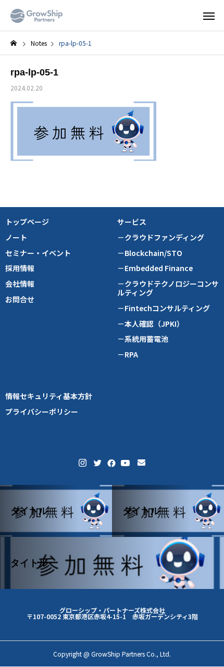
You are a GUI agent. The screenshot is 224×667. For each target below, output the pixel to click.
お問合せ (19, 299)
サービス (131, 221)
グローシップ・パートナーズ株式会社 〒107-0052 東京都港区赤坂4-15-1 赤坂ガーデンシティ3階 (112, 613)
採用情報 (19, 268)
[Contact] (141, 463)
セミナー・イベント (38, 253)
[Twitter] (97, 463)
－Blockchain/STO (149, 253)
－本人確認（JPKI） (150, 323)
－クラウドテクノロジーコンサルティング (168, 288)
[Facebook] (110, 463)
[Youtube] (125, 463)
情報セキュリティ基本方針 (48, 396)
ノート (16, 237)
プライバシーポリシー (41, 411)
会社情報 (19, 283)
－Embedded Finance (155, 268)
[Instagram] (82, 463)
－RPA (127, 354)
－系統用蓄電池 (142, 339)
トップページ (27, 221)
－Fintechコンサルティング (163, 308)
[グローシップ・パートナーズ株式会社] (36, 15)
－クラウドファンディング (160, 237)
